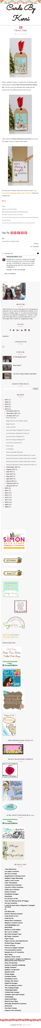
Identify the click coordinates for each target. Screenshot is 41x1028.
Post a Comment (10, 274)
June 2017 (10, 474)
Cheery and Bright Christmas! (14, 452)
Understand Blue (11, 999)
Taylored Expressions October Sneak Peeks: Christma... (21, 458)
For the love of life (11, 899)
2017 (6, 409)
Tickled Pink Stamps (12, 992)
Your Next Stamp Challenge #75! (15, 439)
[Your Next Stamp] (3, 346)
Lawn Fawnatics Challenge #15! (15, 436)
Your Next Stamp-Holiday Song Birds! (24, 374)
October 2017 (11, 416)
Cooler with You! (11, 427)
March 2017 (10, 481)
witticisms (8, 1006)
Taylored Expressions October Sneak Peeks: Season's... (21, 461)
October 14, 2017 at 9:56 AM (15, 270)
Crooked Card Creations (13, 885)
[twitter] (14, 330)
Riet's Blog (8, 954)
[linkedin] (22, 330)
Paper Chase (9, 939)
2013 (6, 495)
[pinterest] (29, 330)
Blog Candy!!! (17, 365)
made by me (9, 918)
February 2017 (11, 483)
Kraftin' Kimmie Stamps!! (14, 914)
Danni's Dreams (10, 892)
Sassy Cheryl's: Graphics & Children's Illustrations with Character (18, 959)
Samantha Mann (12, 257)
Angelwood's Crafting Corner (15, 876)
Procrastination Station (13, 950)
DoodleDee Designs (12, 894)
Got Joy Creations (11, 903)
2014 (6, 493)
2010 (6, 502)
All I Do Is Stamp (11, 874)
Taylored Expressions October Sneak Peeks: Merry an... (22, 464)
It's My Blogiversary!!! (19, 357)
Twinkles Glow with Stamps (14, 994)
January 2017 (11, 486)
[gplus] (18, 330)
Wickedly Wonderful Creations (15, 1003)
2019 (6, 404)
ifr (5, 909)
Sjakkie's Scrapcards (12, 970)
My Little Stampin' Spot (13, 934)
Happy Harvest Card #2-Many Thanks (16, 421)
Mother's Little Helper (13, 929)
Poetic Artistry (10, 945)
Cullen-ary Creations (12, 889)
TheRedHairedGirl (11, 990)
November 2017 (12, 413)
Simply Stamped (10, 967)
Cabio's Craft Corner (12, 880)
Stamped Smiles (10, 976)
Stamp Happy (9, 974)
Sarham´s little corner (12, 957)
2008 (6, 507)
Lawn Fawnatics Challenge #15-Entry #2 (17, 433)
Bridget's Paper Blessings (14, 878)
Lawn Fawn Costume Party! (14, 442)
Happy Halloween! (11, 417)
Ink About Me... (10, 911)
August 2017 (11, 469)
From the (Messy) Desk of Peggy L (17, 901)
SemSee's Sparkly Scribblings (15, 965)
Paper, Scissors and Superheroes (16, 941)
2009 (6, 504)
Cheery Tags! (10, 446)
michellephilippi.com (12, 925)
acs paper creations (12, 871)
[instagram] (25, 330)
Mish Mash (8, 927)
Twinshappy (9, 997)
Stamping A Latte (11, 979)
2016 (6, 488)
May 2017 (9, 476)
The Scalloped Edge (12, 988)
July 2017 (9, 472)
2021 (6, 400)
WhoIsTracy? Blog (11, 1001)
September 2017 (12, 467)
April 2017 (10, 479)
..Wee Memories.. (11, 869)
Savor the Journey (11, 963)
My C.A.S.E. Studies (11, 932)
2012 (6, 497)
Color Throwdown (11, 883)
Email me (6, 336)
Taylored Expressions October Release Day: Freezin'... (21, 455)
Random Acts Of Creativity (14, 952)
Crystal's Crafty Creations (14, 887)
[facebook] (10, 330)
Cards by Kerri (20, 13)
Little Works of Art (11, 916)
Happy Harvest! (10, 424)
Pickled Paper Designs (12, 943)
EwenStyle (8, 896)
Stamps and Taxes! (11, 981)
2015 (6, 490)
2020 (6, 402)
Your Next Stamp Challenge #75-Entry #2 (18, 430)
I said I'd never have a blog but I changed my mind (20, 906)
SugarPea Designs (11, 983)
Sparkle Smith (10, 972)
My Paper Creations (12, 936)
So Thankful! (10, 449)
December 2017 (12, 411)
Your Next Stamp (11, 1008)
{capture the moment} (13, 1010)
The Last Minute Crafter (13, 985)
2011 (6, 500)
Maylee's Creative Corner (14, 923)
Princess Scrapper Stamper (14, 948)
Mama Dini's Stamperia (13, 920)
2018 (6, 407)
